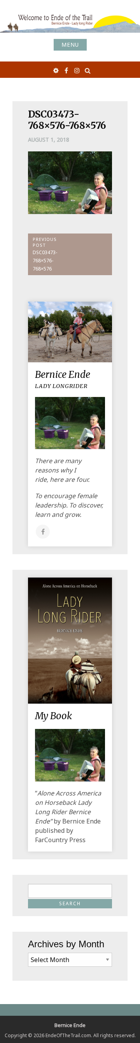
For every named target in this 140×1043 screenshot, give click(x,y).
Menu (70, 44)
